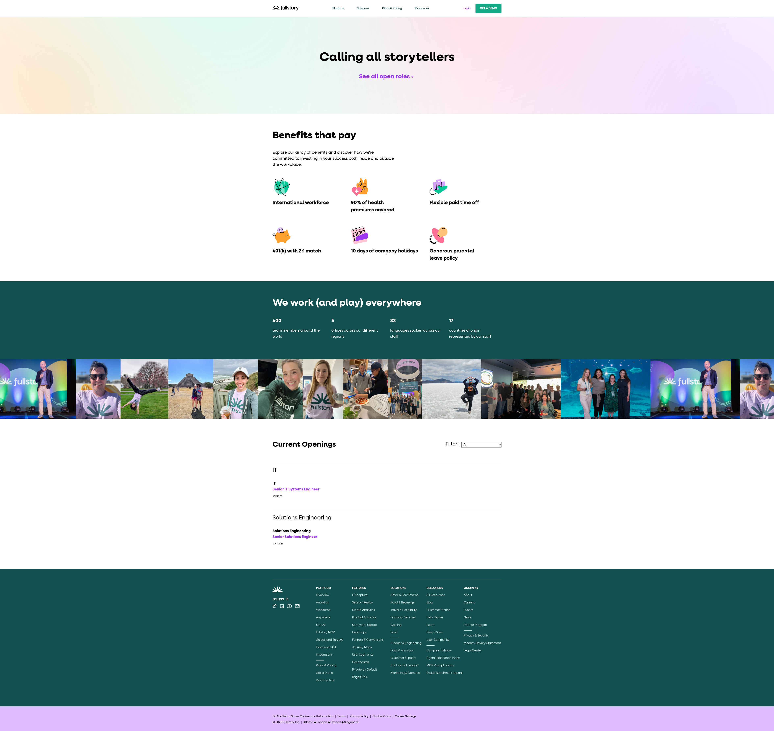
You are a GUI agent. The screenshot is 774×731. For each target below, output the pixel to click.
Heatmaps (359, 632)
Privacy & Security (476, 635)
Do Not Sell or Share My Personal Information (303, 716)
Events (468, 610)
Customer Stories (438, 610)
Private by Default (364, 669)
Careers (469, 602)
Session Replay (362, 602)
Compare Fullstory (439, 650)
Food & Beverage (403, 602)
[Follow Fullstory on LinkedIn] (282, 606)
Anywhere (323, 617)
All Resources (436, 595)
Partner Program (475, 625)
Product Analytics (364, 617)
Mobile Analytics (363, 610)
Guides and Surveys (329, 640)
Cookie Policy (381, 716)
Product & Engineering (406, 643)
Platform (338, 8)
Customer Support (403, 658)
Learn (430, 625)
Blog (430, 602)
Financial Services (403, 617)
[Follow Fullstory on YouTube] (289, 606)
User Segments (362, 654)
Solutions (363, 8)
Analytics (322, 602)
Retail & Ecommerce (405, 595)
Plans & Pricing (392, 8)
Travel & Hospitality (404, 610)
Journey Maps (362, 647)
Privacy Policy (359, 716)
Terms (341, 716)
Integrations (324, 654)
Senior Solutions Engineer (295, 537)
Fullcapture (359, 595)
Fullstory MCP (325, 632)
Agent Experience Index (443, 658)
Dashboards (360, 662)
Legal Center (473, 650)
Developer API (326, 647)
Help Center (435, 617)
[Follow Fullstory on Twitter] (275, 606)
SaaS (394, 632)
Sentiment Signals (364, 625)
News (467, 617)
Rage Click (359, 677)
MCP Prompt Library (440, 665)
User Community (438, 640)
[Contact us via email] (297, 606)
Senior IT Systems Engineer (296, 489)
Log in (467, 8)
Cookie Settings (405, 716)
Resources (422, 8)
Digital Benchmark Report (444, 673)
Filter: (452, 444)
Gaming (396, 625)
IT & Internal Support (404, 665)
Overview (322, 595)
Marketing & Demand (405, 673)
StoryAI (321, 625)
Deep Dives (435, 632)
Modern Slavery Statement (482, 643)
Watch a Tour (325, 680)
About (468, 595)
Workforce (323, 610)
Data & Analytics (402, 650)
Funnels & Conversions (368, 640)
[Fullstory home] (286, 8)
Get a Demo (488, 8)
